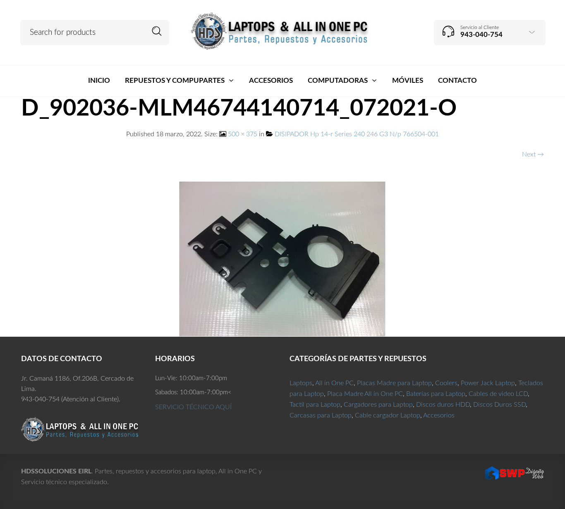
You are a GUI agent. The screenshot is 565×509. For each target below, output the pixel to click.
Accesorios (439, 415)
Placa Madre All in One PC (365, 394)
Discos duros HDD (443, 404)
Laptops (301, 383)
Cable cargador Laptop (387, 415)
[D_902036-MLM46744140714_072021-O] (282, 258)
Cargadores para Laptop (378, 404)
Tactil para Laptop (315, 404)
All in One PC (334, 383)
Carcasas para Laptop (321, 415)
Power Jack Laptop (488, 383)
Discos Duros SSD (499, 404)
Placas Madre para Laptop (394, 383)
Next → (533, 154)
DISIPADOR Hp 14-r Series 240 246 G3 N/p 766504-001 (357, 134)
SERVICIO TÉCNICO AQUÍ (193, 407)
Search (157, 31)
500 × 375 (242, 134)
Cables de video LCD (498, 394)
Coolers (446, 383)
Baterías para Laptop (435, 394)
